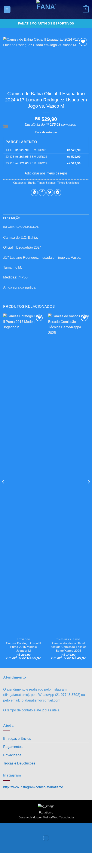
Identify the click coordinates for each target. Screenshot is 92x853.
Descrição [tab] (11, 218)
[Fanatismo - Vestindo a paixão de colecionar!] (46, 9)
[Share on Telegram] (57, 192)
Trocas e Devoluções (19, 763)
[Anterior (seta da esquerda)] (4, 845)
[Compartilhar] (29, 827)
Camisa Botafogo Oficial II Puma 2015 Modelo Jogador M (23, 647)
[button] (7, 9)
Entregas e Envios (17, 738)
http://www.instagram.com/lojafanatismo (33, 787)
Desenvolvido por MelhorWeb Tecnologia (46, 817)
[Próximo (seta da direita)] (17, 845)
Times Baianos (46, 182)
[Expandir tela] (17, 827)
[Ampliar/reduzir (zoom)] (4, 827)
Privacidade (12, 755)
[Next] (88, 490)
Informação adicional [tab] (21, 226)
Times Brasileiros (68, 182)
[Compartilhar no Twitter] (49, 192)
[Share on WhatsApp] (34, 192)
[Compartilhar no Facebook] (42, 192)
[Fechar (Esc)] (42, 827)
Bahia (31, 182)
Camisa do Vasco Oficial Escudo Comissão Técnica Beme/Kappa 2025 (68, 647)
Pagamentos (12, 747)
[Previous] (3, 490)
